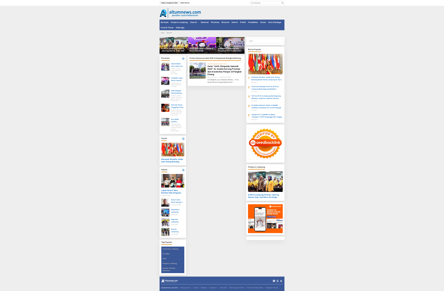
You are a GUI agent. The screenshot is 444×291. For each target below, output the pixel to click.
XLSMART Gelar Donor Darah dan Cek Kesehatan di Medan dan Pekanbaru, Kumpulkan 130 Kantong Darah (177, 79)
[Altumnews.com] (180, 13)
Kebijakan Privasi (272, 288)
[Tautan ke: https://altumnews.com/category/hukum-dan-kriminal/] (183, 170)
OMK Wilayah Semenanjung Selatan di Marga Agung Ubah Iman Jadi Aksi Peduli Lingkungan (177, 92)
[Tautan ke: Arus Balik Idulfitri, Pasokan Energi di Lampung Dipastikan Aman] (165, 122)
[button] (282, 3)
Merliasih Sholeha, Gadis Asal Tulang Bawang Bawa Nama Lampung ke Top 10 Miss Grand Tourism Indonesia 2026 (172, 160)
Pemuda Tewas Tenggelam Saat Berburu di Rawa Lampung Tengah (177, 106)
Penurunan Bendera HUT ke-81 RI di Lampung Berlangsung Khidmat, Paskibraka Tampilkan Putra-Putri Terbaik (265, 88)
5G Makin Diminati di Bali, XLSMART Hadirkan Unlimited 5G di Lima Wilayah (266, 106)
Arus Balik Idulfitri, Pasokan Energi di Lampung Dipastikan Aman (177, 120)
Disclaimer (213, 288)
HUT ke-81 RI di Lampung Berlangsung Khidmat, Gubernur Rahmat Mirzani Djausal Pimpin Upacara (266, 97)
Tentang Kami (185, 288)
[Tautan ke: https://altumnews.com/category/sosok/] (183, 138)
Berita (209, 77)
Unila (164, 258)
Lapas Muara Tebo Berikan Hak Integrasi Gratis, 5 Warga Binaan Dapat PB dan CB (171, 191)
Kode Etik (223, 288)
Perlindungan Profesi (236, 288)
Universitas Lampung (170, 249)
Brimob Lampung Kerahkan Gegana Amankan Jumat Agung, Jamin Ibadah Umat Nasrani (177, 230)
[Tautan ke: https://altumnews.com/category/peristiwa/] (183, 58)
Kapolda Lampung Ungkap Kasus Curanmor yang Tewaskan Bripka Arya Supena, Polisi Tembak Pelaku (177, 220)
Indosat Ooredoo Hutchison (168, 269)
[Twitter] (277, 280)
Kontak (195, 288)
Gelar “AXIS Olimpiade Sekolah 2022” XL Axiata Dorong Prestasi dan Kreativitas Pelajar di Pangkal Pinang (224, 70)
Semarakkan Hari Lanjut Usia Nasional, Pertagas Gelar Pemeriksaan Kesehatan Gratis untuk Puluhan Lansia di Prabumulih (177, 65)
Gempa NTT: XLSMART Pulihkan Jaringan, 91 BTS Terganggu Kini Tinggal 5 (266, 116)
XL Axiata (165, 254)
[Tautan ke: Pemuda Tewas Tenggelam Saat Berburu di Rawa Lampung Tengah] (165, 107)
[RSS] (281, 280)
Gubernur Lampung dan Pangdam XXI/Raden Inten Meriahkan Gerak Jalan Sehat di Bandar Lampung (230, 49)
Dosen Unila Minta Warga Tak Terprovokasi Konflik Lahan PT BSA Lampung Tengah (177, 201)
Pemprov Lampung (169, 263)
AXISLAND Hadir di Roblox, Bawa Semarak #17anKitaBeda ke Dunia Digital (201, 49)
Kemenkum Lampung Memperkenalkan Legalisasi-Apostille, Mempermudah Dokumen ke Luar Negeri (177, 211)
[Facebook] (274, 280)
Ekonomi (214, 77)
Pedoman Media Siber (255, 288)
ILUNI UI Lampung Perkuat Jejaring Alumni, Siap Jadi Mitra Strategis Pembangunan (172, 49)
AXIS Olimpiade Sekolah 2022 (217, 64)
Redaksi (204, 288)
